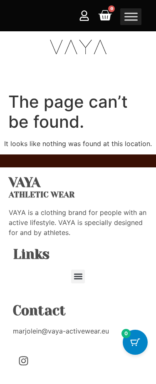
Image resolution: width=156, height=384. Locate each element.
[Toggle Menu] (131, 16)
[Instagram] (23, 360)
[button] (78, 276)
